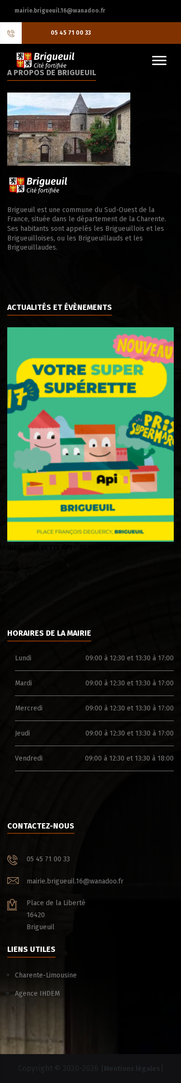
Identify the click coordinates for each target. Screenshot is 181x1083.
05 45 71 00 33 (71, 32)
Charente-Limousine (46, 975)
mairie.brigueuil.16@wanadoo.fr (59, 10)
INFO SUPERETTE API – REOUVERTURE (66, 548)
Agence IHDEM (37, 993)
